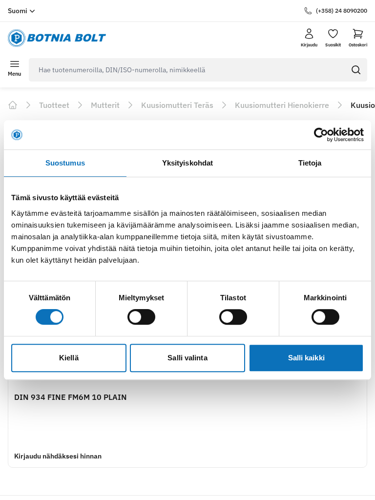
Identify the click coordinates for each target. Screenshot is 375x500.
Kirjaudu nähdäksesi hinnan (58, 456)
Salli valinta (187, 358)
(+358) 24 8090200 (341, 10)
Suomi (17, 10)
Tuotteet (54, 105)
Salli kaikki (306, 358)
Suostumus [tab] (65, 163)
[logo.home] (57, 38)
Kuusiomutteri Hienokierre (282, 105)
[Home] (13, 105)
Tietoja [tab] (310, 163)
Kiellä (69, 358)
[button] (358, 38)
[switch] (141, 317)
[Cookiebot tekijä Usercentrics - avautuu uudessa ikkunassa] (321, 134)
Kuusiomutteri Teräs (177, 105)
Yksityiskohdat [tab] (187, 163)
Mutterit (105, 105)
